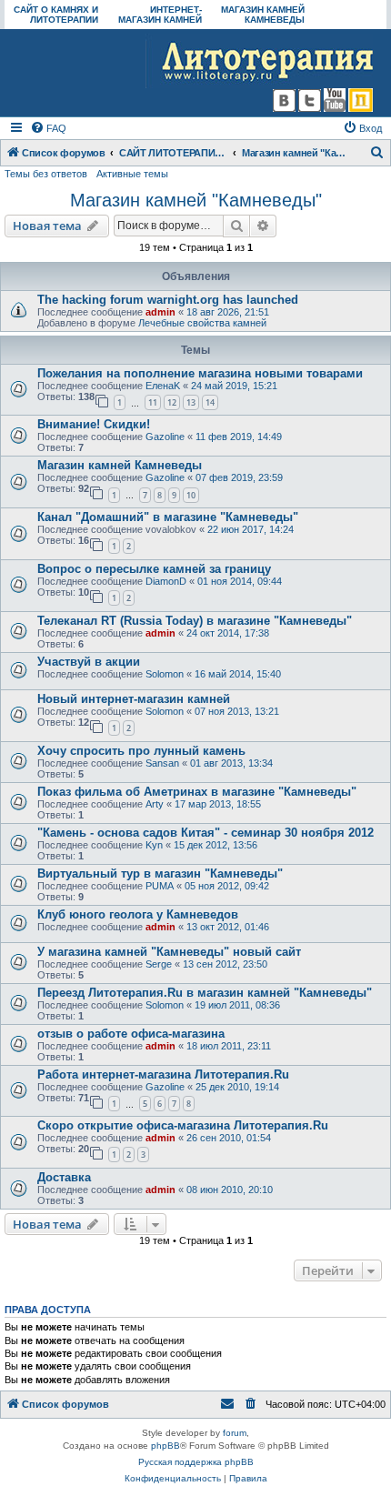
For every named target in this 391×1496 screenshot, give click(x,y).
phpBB (165, 1446)
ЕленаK (162, 385)
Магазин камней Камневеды (119, 465)
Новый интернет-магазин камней (133, 699)
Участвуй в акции (88, 661)
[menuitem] (48, 128)
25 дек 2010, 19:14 (237, 1086)
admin (160, 311)
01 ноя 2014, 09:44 (239, 581)
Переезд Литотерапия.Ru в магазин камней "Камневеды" (204, 992)
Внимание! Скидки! (93, 424)
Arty (154, 803)
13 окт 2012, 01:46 (227, 926)
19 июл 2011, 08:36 (237, 1004)
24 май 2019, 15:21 (234, 385)
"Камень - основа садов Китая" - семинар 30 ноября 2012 (205, 832)
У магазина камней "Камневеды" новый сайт (169, 952)
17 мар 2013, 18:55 (218, 803)
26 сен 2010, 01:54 (228, 1137)
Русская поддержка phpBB (196, 1462)
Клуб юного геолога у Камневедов (137, 914)
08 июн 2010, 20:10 (229, 1189)
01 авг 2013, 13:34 (231, 763)
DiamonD (165, 581)
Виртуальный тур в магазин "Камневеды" (160, 873)
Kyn (154, 844)
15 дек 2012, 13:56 (215, 844)
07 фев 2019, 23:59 (239, 477)
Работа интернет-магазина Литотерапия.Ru (163, 1074)
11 (152, 402)
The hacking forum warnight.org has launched (167, 299)
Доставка (64, 1177)
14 (210, 402)
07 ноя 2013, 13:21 (237, 711)
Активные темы (132, 173)
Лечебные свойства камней (202, 322)
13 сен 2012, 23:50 (225, 964)
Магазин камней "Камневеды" (196, 200)
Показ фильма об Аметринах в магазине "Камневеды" (196, 791)
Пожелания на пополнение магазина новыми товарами (200, 373)
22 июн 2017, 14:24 (250, 529)
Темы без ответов (46, 173)
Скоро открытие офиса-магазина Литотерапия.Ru (182, 1125)
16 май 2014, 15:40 (238, 673)
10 (191, 495)
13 (191, 402)
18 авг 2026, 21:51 (227, 311)
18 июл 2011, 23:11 (228, 1045)
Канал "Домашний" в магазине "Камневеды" (167, 517)
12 (171, 402)
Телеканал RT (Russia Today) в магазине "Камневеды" (194, 621)
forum (234, 1433)
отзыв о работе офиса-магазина (131, 1033)
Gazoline (165, 436)
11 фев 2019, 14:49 (239, 436)
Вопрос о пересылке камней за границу (154, 569)
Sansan (162, 763)
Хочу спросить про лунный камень (141, 751)
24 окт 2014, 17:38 (227, 633)
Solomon (164, 673)
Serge (158, 964)
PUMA (159, 885)
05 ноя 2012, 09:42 (227, 885)
